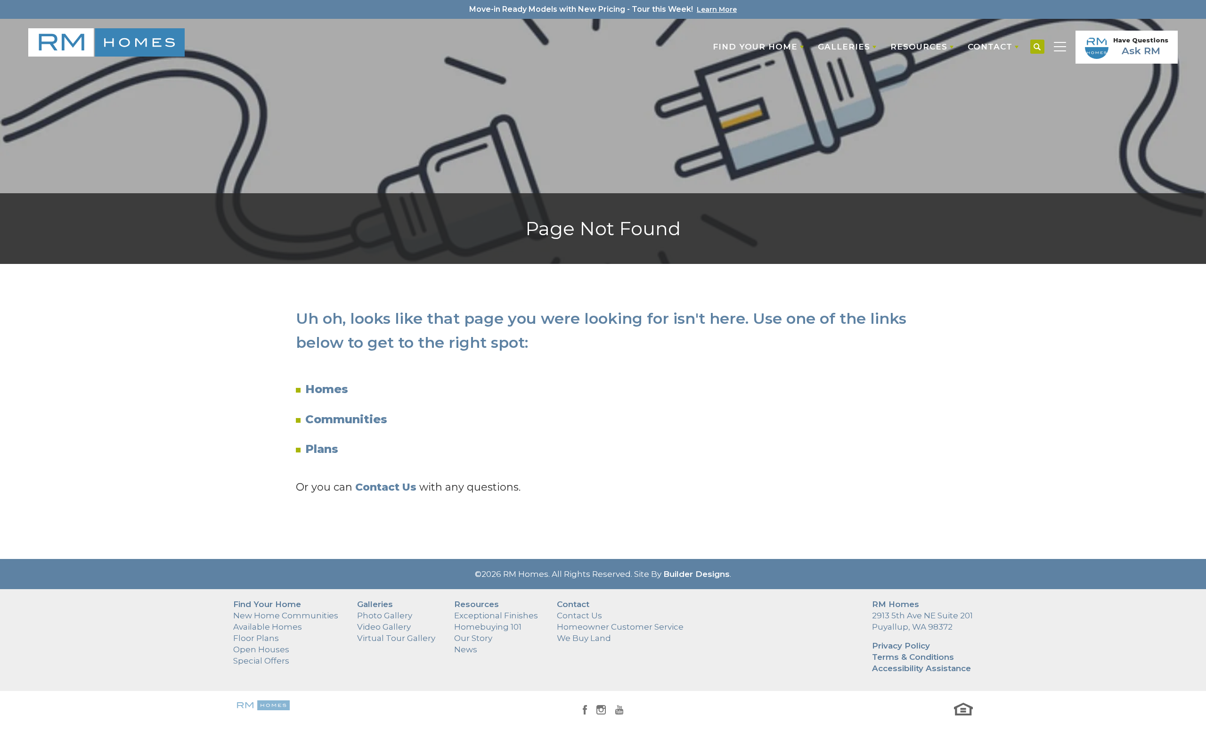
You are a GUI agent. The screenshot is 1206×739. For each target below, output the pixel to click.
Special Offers (261, 660)
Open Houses (261, 649)
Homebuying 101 (488, 627)
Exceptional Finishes (496, 615)
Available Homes (267, 627)
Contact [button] (990, 46)
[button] (1037, 47)
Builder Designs (696, 574)
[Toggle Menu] (1060, 47)
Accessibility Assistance (921, 668)
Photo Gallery (384, 615)
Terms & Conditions (913, 657)
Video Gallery (384, 627)
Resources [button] (918, 46)
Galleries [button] (844, 46)
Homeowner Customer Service (620, 627)
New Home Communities (285, 615)
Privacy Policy (901, 645)
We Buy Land (584, 638)
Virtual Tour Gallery (396, 638)
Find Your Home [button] (755, 46)
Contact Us (579, 615)
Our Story (473, 638)
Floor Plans (256, 638)
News (465, 649)
